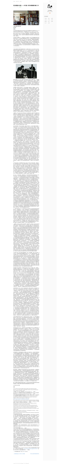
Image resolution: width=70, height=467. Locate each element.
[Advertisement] (26, 457)
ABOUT (21, 1)
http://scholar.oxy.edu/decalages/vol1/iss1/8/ (30, 448)
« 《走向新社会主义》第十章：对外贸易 (19, 453)
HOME (14, 1)
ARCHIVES (17, 1)
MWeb (22, 463)
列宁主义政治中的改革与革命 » (34, 453)
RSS (49, 13)
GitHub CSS (27, 463)
